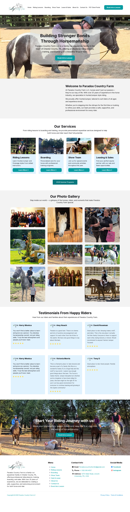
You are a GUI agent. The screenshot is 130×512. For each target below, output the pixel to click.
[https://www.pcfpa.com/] (17, 7)
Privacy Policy (105, 495)
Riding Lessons (56, 470)
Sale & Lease (55, 478)
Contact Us (55, 484)
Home (53, 467)
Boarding (54, 473)
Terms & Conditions (117, 495)
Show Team (55, 475)
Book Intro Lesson (57, 486)
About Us (54, 481)
